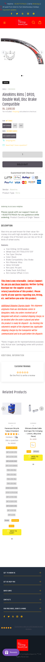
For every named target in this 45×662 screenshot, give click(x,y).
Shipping (15, 112)
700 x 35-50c (11, 483)
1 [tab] (21, 75)
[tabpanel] (22, 51)
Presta (7, 520)
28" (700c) (7, 126)
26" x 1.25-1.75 (11, 452)
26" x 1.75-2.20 (11, 457)
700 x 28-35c (11, 479)
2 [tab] (23, 75)
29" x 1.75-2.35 (11, 497)
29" (15, 126)
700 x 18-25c (11, 470)
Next (41, 52)
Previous (3, 52)
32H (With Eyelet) (9, 136)
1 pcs (28, 451)
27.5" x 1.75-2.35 (11, 492)
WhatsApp (36, 4)
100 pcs (36, 451)
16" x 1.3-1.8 (11, 510)
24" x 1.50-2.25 (11, 506)
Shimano (33, 423)
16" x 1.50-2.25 (11, 501)
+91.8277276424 (20, 4)
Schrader (15, 520)
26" (21, 126)
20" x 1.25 (11, 515)
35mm (11, 526)
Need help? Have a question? (16, 145)
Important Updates (9, 10)
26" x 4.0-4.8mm (11, 466)
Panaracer (12, 423)
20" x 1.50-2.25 (11, 448)
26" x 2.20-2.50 (11, 461)
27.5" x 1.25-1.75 (11, 488)
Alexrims (13, 189)
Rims (17, 193)
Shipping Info (10, 141)
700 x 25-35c (11, 475)
